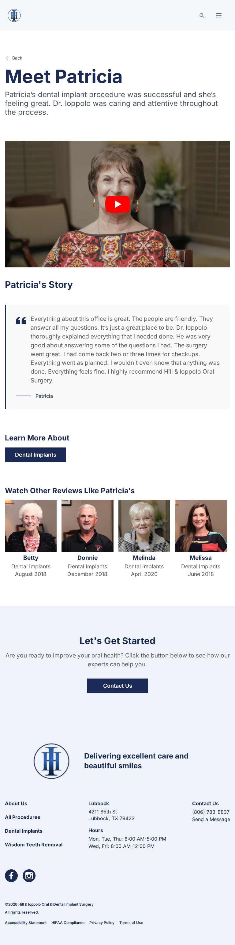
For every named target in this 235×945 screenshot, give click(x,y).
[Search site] (201, 15)
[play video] (117, 204)
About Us (16, 803)
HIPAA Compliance (67, 922)
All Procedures (22, 817)
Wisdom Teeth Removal (33, 845)
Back (17, 57)
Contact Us (117, 685)
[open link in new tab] (11, 875)
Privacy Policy (101, 922)
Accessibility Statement (26, 922)
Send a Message (211, 819)
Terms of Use (131, 922)
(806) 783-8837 (210, 812)
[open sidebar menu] (219, 15)
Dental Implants (35, 454)
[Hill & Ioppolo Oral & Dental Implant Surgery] (14, 15)
